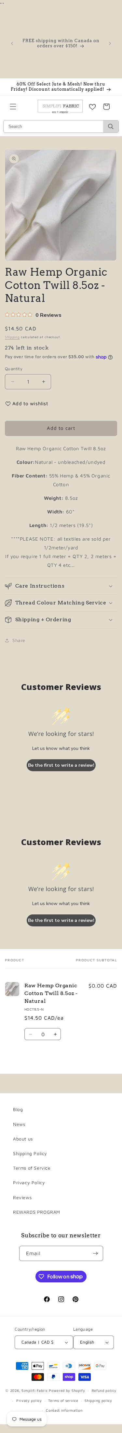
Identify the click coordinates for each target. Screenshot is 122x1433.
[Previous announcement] (12, 43)
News (19, 1124)
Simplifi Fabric (34, 1390)
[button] (13, 106)
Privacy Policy (29, 1182)
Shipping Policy (30, 1153)
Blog (18, 1109)
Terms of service (63, 1400)
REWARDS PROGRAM (36, 1212)
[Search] (110, 126)
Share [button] (18, 640)
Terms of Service (32, 1168)
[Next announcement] (110, 43)
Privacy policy (29, 1400)
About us (23, 1138)
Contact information (64, 1410)
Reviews (22, 1197)
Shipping (12, 337)
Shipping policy (98, 1400)
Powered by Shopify (67, 1390)
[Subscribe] (95, 1253)
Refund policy (104, 1390)
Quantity (13, 368)
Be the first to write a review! (61, 765)
